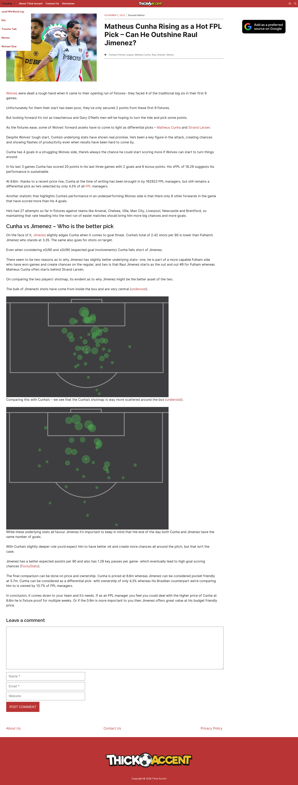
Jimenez (39, 235)
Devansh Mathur (136, 15)
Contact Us (52, 3)
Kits (4, 20)
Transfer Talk (9, 29)
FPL (88, 186)
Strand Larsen (199, 127)
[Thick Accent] (150, 3)
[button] (295, 3)
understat (138, 289)
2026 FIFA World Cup (13, 11)
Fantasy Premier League (121, 54)
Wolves (170, 54)
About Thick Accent (31, 3)
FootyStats (29, 566)
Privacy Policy (211, 728)
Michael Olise (9, 46)
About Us (13, 728)
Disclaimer (68, 3)
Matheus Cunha (143, 54)
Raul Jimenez (158, 54)
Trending (7, 3)
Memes (6, 38)
